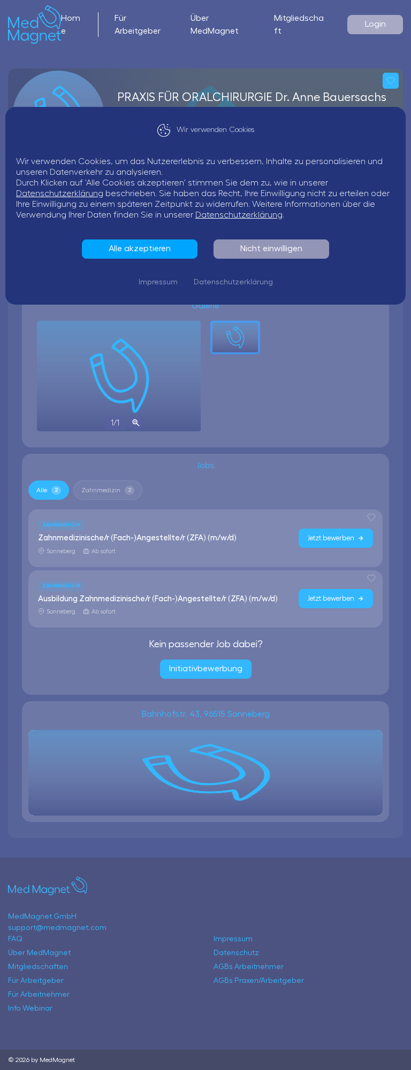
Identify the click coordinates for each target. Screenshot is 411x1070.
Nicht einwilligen (271, 248)
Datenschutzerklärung (59, 193)
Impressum (158, 282)
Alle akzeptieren (140, 248)
